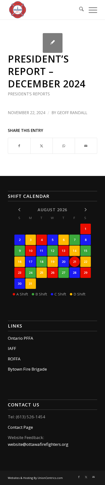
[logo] (43, 9)
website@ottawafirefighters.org (38, 444)
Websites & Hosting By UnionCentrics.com (35, 478)
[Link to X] (86, 477)
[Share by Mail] (86, 146)
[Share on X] (41, 146)
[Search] (79, 9)
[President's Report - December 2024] (53, 43)
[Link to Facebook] (79, 477)
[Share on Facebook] (19, 146)
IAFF (12, 348)
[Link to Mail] (93, 477)
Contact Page (20, 427)
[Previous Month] (19, 209)
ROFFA (14, 359)
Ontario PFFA (20, 338)
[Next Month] (85, 209)
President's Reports (29, 94)
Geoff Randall (72, 112)
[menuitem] (79, 9)
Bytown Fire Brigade (27, 369)
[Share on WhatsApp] (64, 146)
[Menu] (90, 9)
